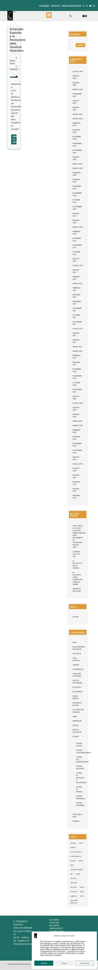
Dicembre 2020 (77, 370)
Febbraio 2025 (77, 124)
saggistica (73, 896)
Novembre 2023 (77, 194)
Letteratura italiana (76, 870)
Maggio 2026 (76, 83)
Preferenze (84, 963)
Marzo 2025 (78, 118)
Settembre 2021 (77, 323)
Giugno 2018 (76, 490)
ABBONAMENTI (56, 928)
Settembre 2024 (77, 151)
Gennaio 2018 (76, 496)
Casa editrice (76, 659)
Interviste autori (77, 704)
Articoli (55, 6)
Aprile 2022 (77, 283)
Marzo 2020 (78, 425)
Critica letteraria (77, 681)
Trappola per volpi (77, 590)
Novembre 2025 (77, 95)
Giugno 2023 (76, 214)
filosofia (73, 861)
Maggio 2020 (76, 415)
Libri (75, 716)
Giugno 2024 (76, 158)
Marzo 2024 (78, 168)
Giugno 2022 (76, 271)
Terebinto (14, 69)
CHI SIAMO (54, 919)
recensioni (73, 892)
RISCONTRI (54, 925)
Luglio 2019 (78, 464)
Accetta (44, 963)
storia (82, 896)
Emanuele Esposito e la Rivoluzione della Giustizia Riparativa (18, 39)
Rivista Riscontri (77, 731)
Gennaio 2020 (76, 438)
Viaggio (76, 821)
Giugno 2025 (76, 108)
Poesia (75, 725)
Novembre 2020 (77, 377)
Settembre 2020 (77, 390)
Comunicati (78, 669)
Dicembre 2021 (77, 302)
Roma (82, 892)
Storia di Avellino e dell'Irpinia (77, 778)
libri (71, 874)
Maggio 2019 (76, 476)
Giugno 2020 (76, 408)
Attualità (77, 653)
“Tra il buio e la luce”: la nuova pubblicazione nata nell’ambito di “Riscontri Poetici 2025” (78, 536)
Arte (75, 642)
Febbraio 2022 (77, 289)
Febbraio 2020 (77, 431)
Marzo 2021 (78, 351)
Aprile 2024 (77, 164)
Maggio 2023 (76, 221)
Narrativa (77, 721)
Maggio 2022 (76, 277)
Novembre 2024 (77, 144)
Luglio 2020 (78, 403)
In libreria (77, 691)
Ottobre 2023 (76, 201)
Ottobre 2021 (76, 316)
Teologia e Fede (77, 815)
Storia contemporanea (77, 751)
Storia (76, 736)
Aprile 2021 (77, 346)
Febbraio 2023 (77, 232)
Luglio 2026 (78, 71)
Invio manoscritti (71, 6)
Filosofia (77, 687)
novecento (73, 883)
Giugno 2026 (76, 77)
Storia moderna (77, 804)
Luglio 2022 (78, 265)
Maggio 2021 (76, 341)
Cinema (76, 665)
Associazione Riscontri (78, 648)
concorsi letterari (76, 852)
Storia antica (77, 744)
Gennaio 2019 (76, 483)
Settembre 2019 (77, 451)
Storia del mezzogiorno (77, 759)
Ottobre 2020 (76, 383)
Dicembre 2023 (77, 187)
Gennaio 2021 (76, 363)
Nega (64, 963)
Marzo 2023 (78, 227)
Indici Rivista (76, 697)
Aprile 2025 (77, 114)
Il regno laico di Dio (76, 554)
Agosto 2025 (76, 101)
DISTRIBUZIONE (56, 931)
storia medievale (77, 797)
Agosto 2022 (76, 259)
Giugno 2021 (76, 334)
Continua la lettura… (15, 139)
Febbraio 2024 (77, 173)
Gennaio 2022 (76, 295)
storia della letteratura (74, 901)
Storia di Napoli (77, 789)
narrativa (73, 878)
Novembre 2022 (77, 246)
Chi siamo (44, 6)
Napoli (78, 874)
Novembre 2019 (77, 444)
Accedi (76, 617)
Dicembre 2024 (77, 137)
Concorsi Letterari (77, 674)
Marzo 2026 (78, 89)
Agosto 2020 (76, 397)
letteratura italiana (78, 710)
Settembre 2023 (77, 207)
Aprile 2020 (77, 421)
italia (72, 865)
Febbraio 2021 (77, 356)
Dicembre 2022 (77, 239)
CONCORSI (54, 922)
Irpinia (81, 861)
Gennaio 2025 (76, 131)
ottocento (73, 887)
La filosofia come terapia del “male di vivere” (78, 578)
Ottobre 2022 (76, 253)
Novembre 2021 (77, 309)
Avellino (73, 847)
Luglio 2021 (78, 328)
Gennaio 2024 (76, 180)
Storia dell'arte (77, 767)
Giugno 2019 (76, 469)
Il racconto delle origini (77, 564)
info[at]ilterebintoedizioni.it (27, 943)
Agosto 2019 (76, 458)
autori (81, 843)
